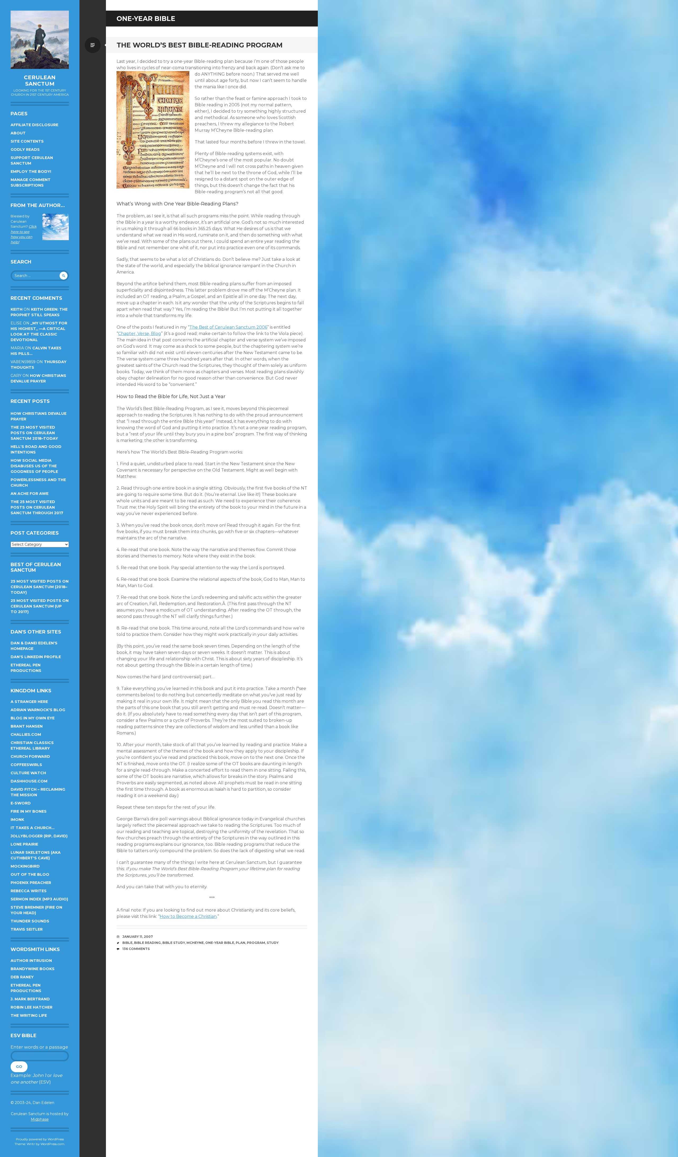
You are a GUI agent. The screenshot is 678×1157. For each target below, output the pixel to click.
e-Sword (21, 803)
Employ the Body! (31, 171)
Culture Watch (28, 773)
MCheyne (195, 943)
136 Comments (136, 949)
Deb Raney (22, 977)
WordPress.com (52, 1144)
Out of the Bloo (30, 874)
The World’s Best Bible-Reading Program (200, 45)
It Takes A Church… (33, 827)
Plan (240, 943)
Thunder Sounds (30, 921)
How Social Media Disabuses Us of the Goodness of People (34, 466)
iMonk (17, 819)
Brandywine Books (33, 968)
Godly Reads (25, 149)
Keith (17, 309)
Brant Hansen (27, 726)
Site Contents (27, 141)
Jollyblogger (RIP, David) (39, 836)
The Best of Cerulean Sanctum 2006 (228, 327)
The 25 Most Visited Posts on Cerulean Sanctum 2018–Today (34, 433)
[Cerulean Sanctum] (40, 40)
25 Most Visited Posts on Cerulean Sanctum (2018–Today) (40, 587)
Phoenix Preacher (31, 882)
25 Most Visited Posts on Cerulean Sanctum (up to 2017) (40, 606)
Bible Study (173, 943)
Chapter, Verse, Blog (139, 333)
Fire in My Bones (29, 811)
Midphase (40, 1119)
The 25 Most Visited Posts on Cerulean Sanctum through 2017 (37, 507)
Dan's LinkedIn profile (36, 656)
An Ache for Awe (29, 493)
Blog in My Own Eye (33, 718)
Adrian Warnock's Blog (38, 709)
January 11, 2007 (137, 937)
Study (273, 943)
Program (256, 943)
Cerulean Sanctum (40, 80)
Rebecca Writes (29, 890)
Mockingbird (25, 866)
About (18, 133)
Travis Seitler (27, 929)
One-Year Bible (219, 943)
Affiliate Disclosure (34, 124)
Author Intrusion (31, 960)
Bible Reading (147, 943)
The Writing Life (29, 1015)
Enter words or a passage (39, 1047)
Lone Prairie (24, 844)
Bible (127, 943)
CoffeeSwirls (26, 764)
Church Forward (30, 756)
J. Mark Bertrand (30, 999)
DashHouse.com (29, 781)
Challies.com (26, 734)
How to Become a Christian (188, 916)
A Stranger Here (29, 701)
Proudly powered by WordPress (40, 1139)
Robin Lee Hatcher (31, 1007)
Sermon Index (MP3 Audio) (39, 899)
